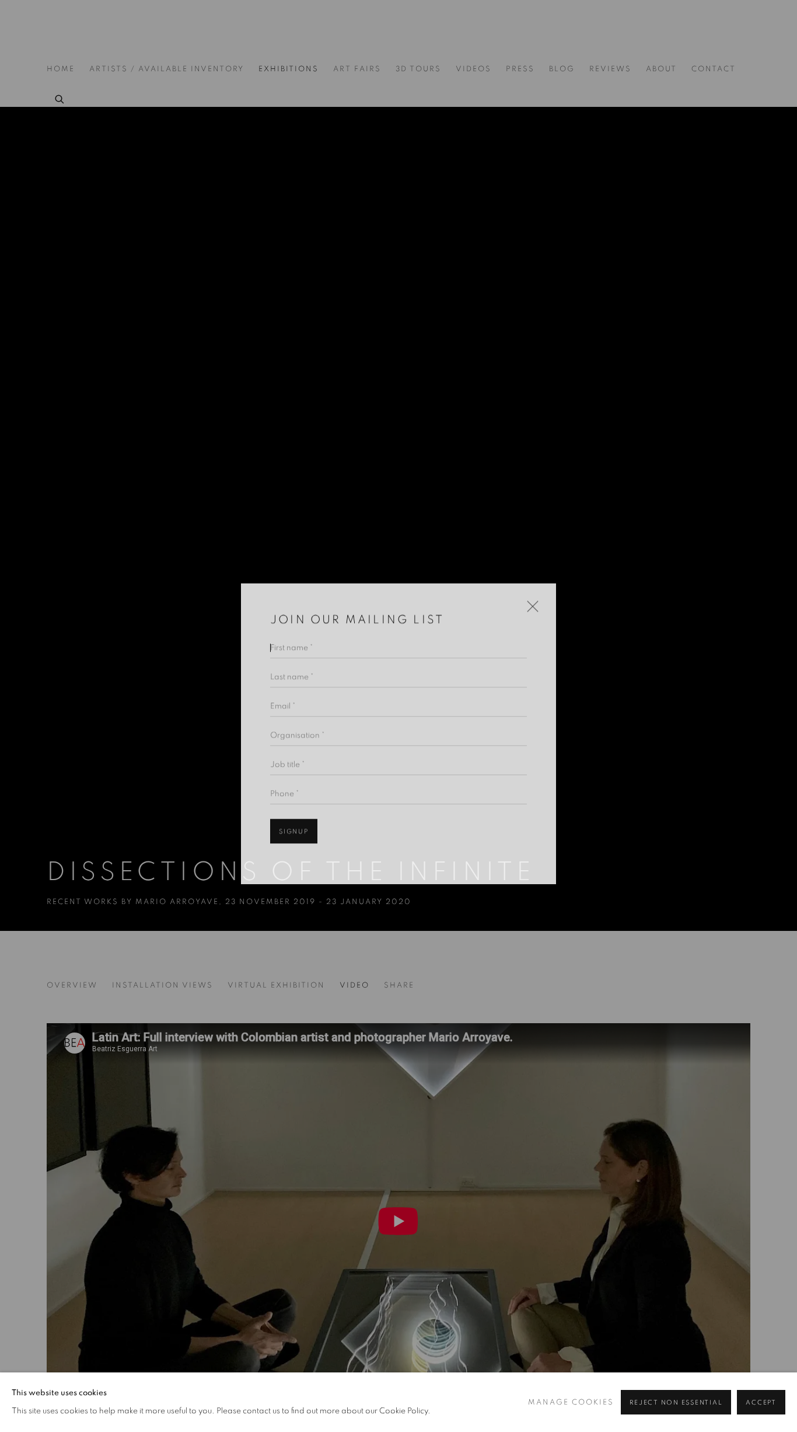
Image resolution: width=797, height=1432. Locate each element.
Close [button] (530, 593)
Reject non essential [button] (676, 1402)
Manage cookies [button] (571, 1402)
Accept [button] (761, 1402)
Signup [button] (294, 814)
